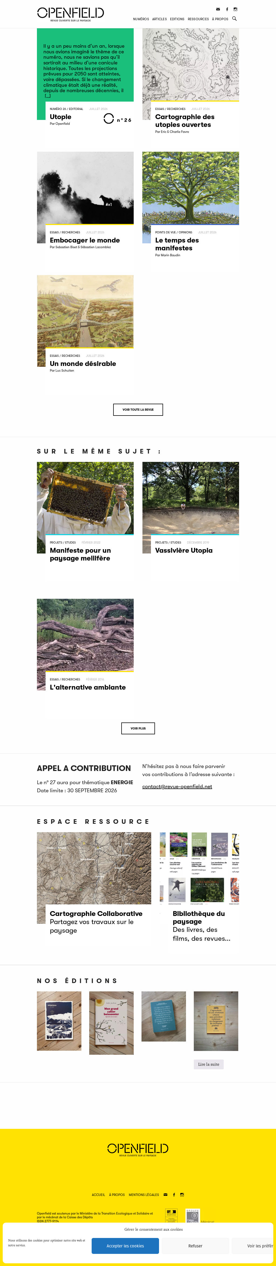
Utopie (60, 117)
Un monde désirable (83, 364)
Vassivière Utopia (185, 550)
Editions (177, 19)
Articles (159, 19)
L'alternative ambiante (88, 687)
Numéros (141, 19)
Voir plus (138, 728)
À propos (220, 19)
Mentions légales (144, 1195)
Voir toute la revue (138, 409)
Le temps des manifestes (177, 244)
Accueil (98, 1195)
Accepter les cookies (125, 1246)
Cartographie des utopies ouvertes (185, 121)
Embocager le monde (85, 240)
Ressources (198, 19)
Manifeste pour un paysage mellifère (80, 554)
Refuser (195, 1246)
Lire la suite (208, 1064)
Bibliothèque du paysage (199, 917)
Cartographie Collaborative (96, 914)
